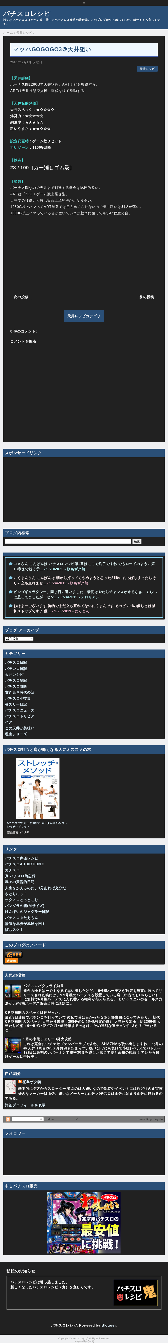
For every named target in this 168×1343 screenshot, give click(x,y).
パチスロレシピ (27, 13)
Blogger (109, 1325)
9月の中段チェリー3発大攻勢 (47, 1039)
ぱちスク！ (14, 929)
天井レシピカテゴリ (83, 316)
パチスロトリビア (19, 716)
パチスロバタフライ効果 (43, 986)
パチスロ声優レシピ (21, 858)
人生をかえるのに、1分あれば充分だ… (37, 888)
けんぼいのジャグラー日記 (27, 912)
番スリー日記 (16, 704)
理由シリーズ (16, 734)
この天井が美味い (19, 728)
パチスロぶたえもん (21, 918)
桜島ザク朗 (32, 1082)
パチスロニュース (19, 710)
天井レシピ (147, 68)
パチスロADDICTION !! (25, 864)
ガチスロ (12, 870)
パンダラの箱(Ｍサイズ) (24, 906)
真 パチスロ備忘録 (20, 876)
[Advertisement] (84, 254)
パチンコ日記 (16, 669)
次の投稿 (21, 297)
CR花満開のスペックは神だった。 (33, 1012)
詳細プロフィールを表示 (25, 1105)
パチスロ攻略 (16, 686)
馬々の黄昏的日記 (19, 882)
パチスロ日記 (16, 662)
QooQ (91, 1341)
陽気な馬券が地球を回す (25, 924)
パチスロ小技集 (18, 698)
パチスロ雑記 (16, 680)
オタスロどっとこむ (21, 900)
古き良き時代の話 (19, 692)
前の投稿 (146, 297)
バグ (8, 722)
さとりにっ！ (16, 894)
